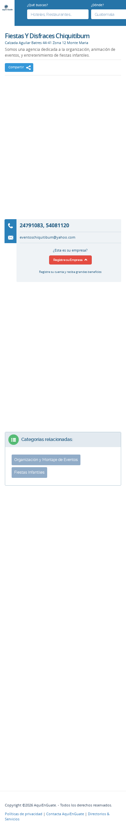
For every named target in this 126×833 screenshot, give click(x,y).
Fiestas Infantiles (29, 472)
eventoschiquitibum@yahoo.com (47, 237)
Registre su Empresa (68, 260)
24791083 (31, 225)
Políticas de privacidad (23, 814)
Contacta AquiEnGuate (65, 814)
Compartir (16, 67)
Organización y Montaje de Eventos (46, 459)
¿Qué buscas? (37, 5)
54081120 (57, 225)
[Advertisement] (63, 151)
